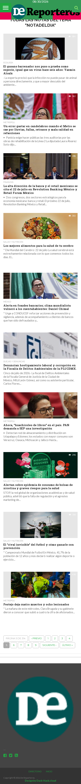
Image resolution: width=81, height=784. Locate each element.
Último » (67, 645)
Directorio (35, 771)
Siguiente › (49, 645)
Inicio (49, 771)
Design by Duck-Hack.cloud (40, 780)
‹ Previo (36, 638)
